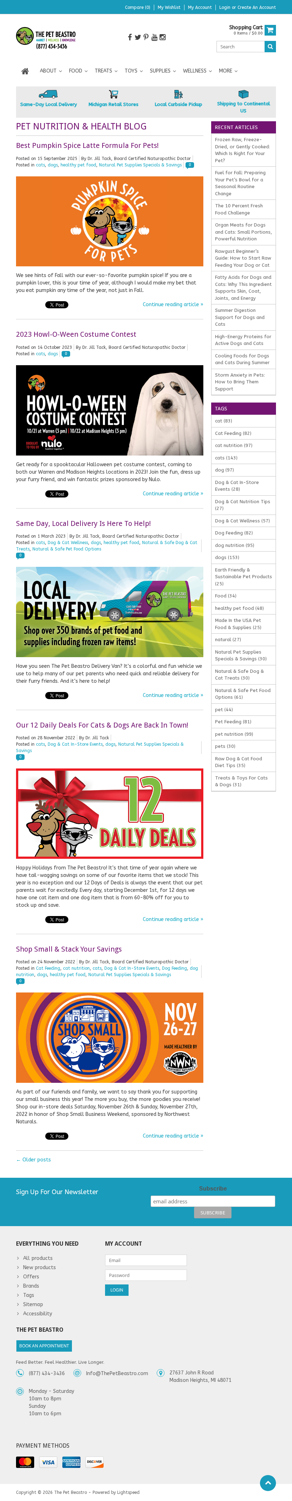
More (225, 71)
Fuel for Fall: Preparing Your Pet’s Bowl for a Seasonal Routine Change (240, 183)
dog (224, 470)
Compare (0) (137, 7)
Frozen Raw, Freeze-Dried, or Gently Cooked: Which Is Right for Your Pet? (242, 150)
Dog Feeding (174, 968)
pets (225, 746)
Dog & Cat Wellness (68, 542)
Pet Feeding (233, 721)
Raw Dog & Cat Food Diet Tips (238, 762)
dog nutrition (234, 545)
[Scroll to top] (268, 1483)
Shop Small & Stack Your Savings (69, 949)
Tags (28, 1295)
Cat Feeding (48, 968)
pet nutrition (234, 734)
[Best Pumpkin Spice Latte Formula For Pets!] (109, 180)
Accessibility (37, 1314)
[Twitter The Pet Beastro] (138, 37)
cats (40, 165)
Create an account (257, 7)
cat (223, 421)
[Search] (270, 46)
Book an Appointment (44, 1346)
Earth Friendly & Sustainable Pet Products (243, 576)
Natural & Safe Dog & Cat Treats (239, 675)
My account (200, 7)
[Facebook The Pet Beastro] (129, 37)
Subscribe (213, 1189)
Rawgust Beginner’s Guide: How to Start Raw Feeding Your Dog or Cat (243, 258)
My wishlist (169, 7)
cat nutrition (76, 968)
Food (75, 71)
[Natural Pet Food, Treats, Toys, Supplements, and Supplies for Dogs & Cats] (46, 38)
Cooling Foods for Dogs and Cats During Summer (242, 359)
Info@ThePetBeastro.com (117, 1373)
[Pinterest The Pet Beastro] (146, 37)
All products (38, 1258)
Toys (131, 71)
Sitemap (33, 1305)
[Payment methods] (25, 1462)
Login (225, 7)
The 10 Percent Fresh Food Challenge (239, 209)
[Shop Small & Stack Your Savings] (109, 996)
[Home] (25, 71)
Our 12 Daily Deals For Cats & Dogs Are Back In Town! (102, 725)
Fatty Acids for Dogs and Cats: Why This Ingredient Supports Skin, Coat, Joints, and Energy (243, 288)
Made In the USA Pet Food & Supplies (238, 624)
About (48, 71)
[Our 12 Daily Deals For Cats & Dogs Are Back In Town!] (109, 772)
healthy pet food (78, 165)
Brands (31, 1286)
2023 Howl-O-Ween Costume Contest (76, 334)
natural (228, 639)
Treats (103, 71)
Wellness (195, 71)
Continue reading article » (173, 305)
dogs (53, 165)
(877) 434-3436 (47, 1373)
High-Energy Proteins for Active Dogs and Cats (243, 340)
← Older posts (33, 1160)
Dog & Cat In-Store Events (75, 744)
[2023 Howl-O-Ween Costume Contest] (109, 369)
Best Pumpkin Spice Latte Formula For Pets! (87, 145)
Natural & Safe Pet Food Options (66, 549)
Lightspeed (128, 1492)
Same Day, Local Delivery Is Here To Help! (83, 523)
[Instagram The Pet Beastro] (162, 37)
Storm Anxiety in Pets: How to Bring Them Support (240, 382)
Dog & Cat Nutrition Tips (242, 505)
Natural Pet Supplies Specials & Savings (140, 165)
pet (224, 709)
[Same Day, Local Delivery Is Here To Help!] (109, 571)
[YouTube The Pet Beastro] (154, 37)
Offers (31, 1277)
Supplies (160, 71)
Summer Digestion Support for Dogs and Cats (240, 317)
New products (39, 1268)
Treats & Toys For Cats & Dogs (241, 781)
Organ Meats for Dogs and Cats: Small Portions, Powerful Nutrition (243, 231)
